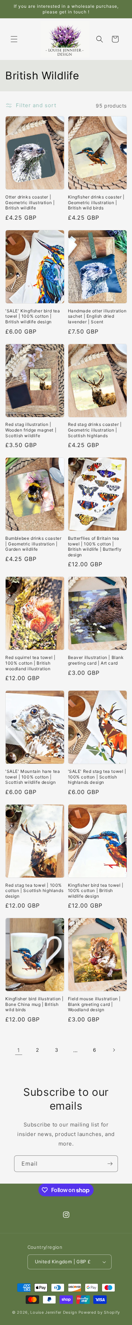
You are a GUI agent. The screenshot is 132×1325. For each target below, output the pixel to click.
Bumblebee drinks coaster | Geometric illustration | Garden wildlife (33, 544)
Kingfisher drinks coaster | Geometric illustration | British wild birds (96, 202)
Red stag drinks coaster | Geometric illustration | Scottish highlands (95, 430)
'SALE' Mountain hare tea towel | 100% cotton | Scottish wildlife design (32, 777)
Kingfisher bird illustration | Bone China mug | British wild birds (34, 1004)
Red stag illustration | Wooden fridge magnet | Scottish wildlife (30, 430)
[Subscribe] (110, 1163)
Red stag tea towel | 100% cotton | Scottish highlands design (34, 891)
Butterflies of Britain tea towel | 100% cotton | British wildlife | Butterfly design (95, 546)
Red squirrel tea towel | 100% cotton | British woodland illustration (30, 663)
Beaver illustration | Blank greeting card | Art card (96, 660)
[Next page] (113, 1050)
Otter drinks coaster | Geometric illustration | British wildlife (30, 202)
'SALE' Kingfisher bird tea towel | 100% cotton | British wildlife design (32, 316)
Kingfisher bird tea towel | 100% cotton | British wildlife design (96, 891)
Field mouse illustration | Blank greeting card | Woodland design (94, 1004)
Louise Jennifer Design (53, 1312)
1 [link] (18, 1050)
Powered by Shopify (99, 1312)
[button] (14, 39)
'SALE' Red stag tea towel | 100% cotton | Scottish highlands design (97, 777)
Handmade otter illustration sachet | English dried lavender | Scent (97, 316)
